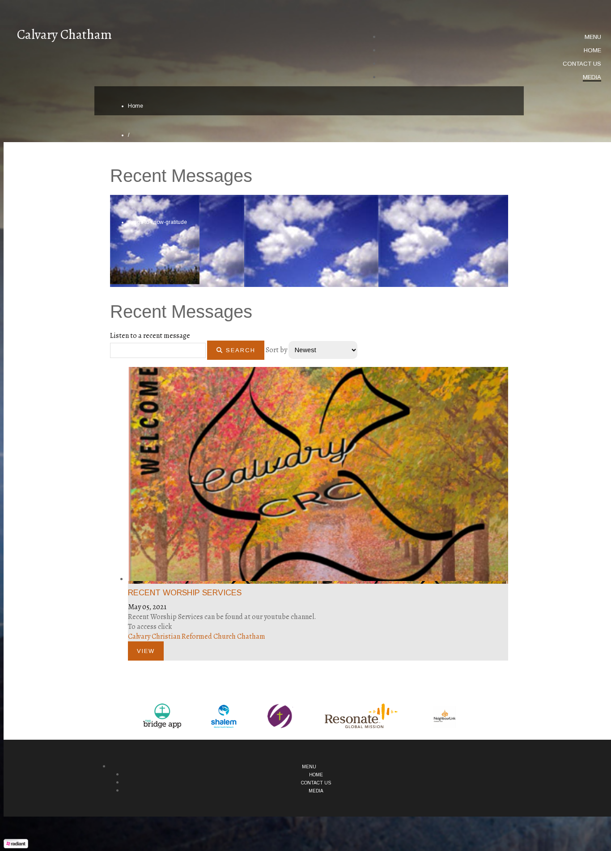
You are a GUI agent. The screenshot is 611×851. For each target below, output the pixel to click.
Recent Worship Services (185, 592)
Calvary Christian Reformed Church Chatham (196, 636)
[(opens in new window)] (162, 716)
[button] (593, 37)
